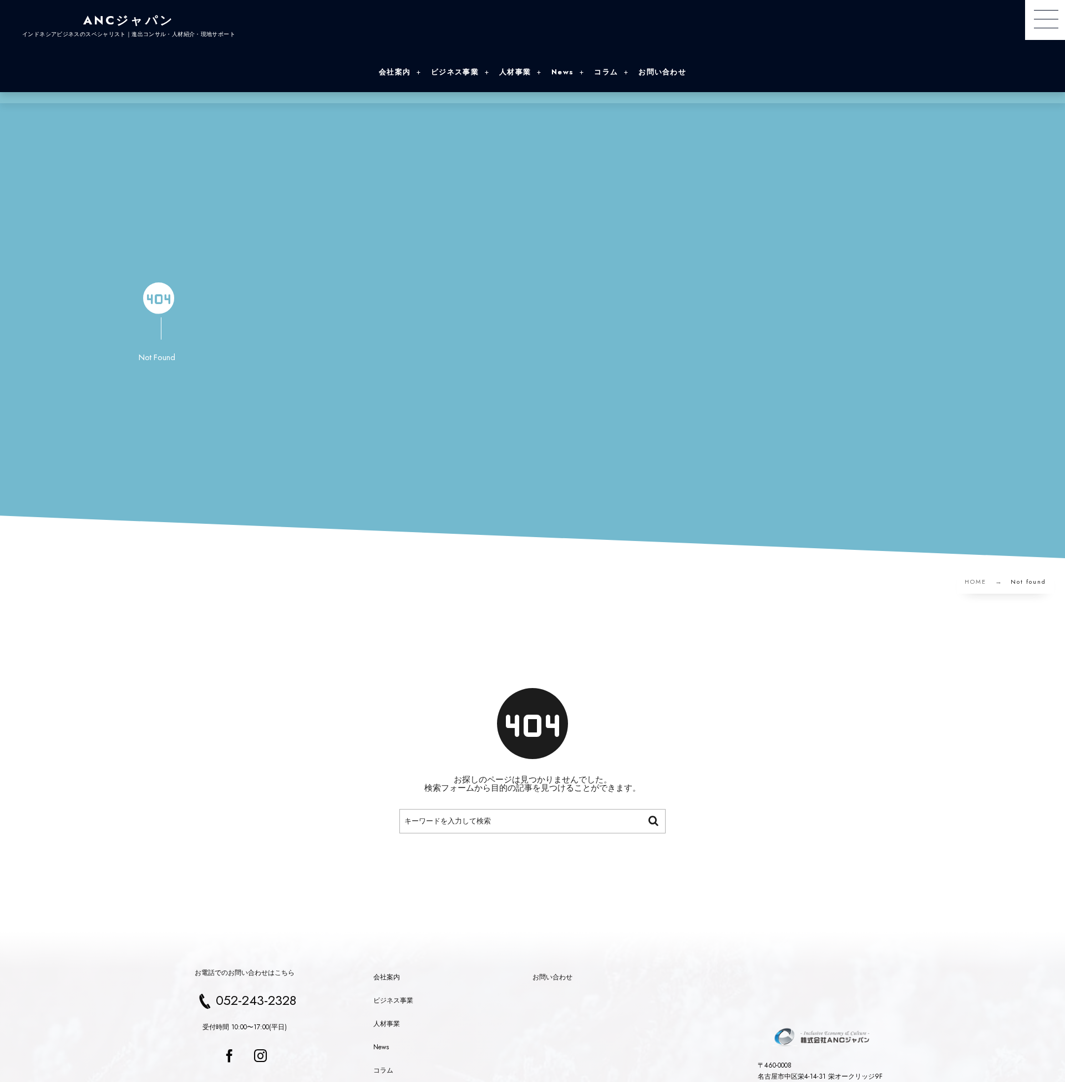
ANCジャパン (128, 20)
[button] (1045, 20)
